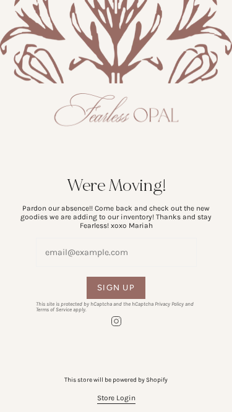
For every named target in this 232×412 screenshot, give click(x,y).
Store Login (116, 397)
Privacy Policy (169, 304)
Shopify (157, 380)
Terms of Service (54, 309)
